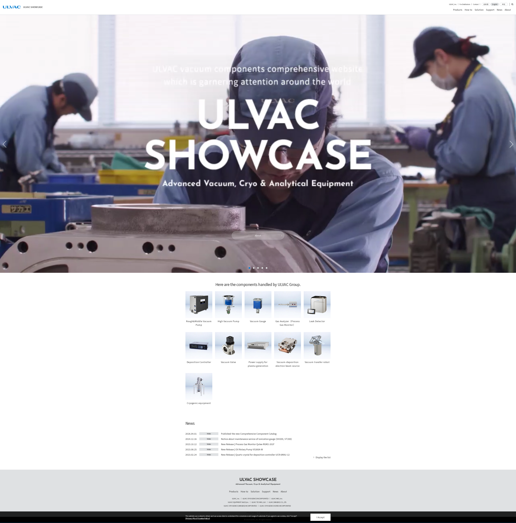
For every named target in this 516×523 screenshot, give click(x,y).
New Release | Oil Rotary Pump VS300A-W (242, 449)
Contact (476, 4)
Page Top (512, 474)
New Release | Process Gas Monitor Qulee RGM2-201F (247, 444)
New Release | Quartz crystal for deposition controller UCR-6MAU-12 (255, 454)
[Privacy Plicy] (191, 518)
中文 (503, 4)
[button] (249, 268)
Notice (209, 433)
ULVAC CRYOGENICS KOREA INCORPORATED (275, 506)
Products (457, 9)
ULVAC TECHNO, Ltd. (259, 502)
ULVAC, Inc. (453, 4)
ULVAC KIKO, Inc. (277, 498)
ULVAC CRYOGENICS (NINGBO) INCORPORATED (240, 506)
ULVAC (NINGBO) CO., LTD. (278, 502)
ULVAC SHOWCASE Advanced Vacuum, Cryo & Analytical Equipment (258, 481)
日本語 (485, 4)
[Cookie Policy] (204, 518)
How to (468, 9)
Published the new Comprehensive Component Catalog (249, 433)
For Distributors (465, 4)
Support (490, 9)
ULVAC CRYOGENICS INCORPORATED (256, 498)
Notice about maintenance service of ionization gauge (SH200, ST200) (256, 438)
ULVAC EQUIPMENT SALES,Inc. (238, 502)
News (499, 9)
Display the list (323, 457)
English (494, 4)
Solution (479, 9)
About (508, 9)
